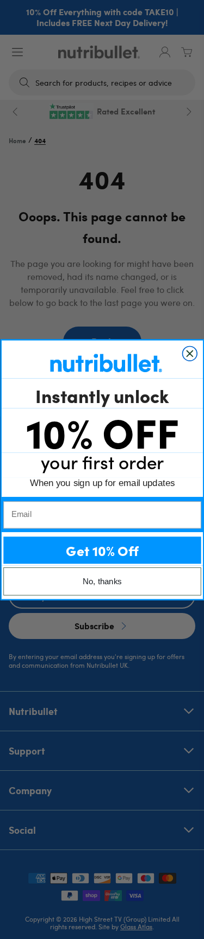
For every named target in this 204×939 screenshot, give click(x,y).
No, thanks (102, 581)
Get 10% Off (102, 549)
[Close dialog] (189, 353)
